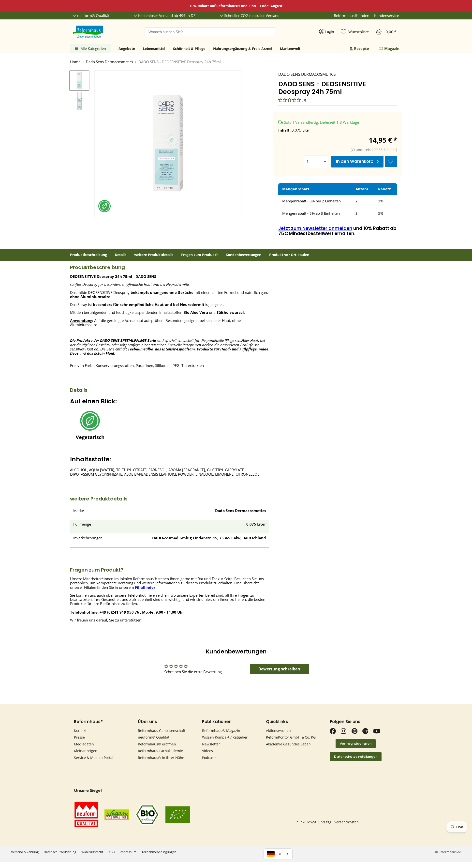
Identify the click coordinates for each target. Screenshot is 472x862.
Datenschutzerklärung (60, 852)
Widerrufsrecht (92, 852)
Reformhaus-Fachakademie (160, 750)
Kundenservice (386, 16)
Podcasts (209, 757)
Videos (207, 750)
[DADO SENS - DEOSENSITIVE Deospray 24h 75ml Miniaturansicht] (79, 80)
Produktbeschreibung (88, 255)
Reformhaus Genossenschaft (161, 730)
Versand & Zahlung (25, 852)
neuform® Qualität (92, 16)
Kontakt (80, 730)
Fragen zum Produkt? (199, 255)
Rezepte (361, 48)
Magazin (391, 48)
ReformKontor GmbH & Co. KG (291, 737)
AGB (111, 852)
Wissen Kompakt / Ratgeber (225, 737)
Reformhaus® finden (351, 16)
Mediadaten (84, 744)
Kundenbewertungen (243, 255)
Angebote (126, 48)
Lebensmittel (154, 48)
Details (120, 255)
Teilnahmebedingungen (159, 852)
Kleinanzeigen (85, 750)
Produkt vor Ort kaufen (289, 255)
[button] (290, 99)
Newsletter (211, 744)
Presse (79, 737)
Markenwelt (290, 48)
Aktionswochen (278, 730)
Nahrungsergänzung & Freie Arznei (242, 48)
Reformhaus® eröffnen (157, 744)
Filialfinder (145, 587)
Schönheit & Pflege (189, 48)
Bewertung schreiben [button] (279, 669)
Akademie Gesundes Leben (288, 744)
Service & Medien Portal (93, 757)
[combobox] (210, 31)
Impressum (128, 852)
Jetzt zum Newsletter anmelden (315, 228)
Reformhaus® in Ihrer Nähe (161, 757)
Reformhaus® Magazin (221, 730)
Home (75, 62)
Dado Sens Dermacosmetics (109, 62)
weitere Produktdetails (153, 255)
